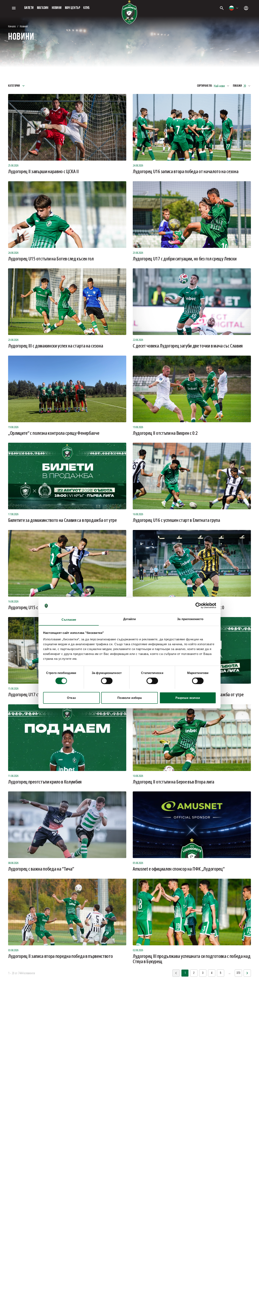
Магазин (43, 8)
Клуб (86, 8)
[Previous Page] (247, 973)
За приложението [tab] (190, 618)
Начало (12, 26)
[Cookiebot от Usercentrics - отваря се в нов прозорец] (198, 605)
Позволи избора (129, 697)
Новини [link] (24, 26)
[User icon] (246, 8)
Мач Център (72, 8)
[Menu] (13, 8)
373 (238, 973)
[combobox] (234, 8)
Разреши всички (187, 697)
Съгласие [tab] (69, 619)
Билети (29, 8)
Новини (57, 8)
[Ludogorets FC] (129, 12)
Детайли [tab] (129, 618)
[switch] (107, 681)
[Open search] (221, 8)
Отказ (71, 697)
